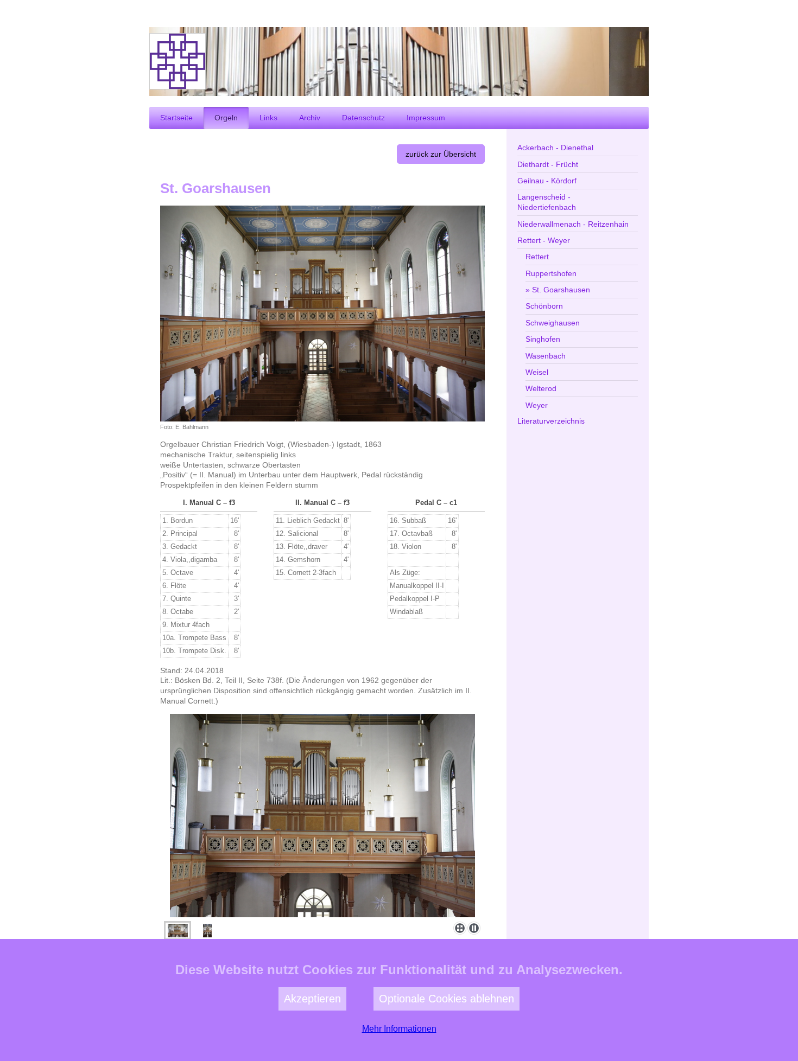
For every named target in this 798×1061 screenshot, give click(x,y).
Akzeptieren (312, 999)
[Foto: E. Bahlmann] (322, 313)
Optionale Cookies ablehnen (446, 999)
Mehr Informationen (399, 1028)
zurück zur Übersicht (441, 154)
